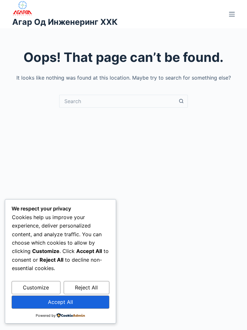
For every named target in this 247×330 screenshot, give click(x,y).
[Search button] (181, 101)
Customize (36, 287)
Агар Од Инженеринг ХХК (65, 22)
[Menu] (232, 14)
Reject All (86, 287)
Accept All (60, 302)
